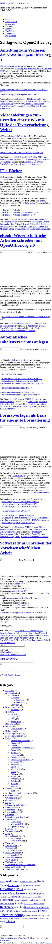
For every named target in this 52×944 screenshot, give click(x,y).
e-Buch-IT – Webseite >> (12, 210)
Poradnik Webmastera (44, 943)
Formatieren (39, 104)
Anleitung (28, 104)
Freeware (4, 638)
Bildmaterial (10, 724)
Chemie (14, 745)
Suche (24, 911)
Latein (13, 767)
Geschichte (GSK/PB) (20, 760)
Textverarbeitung (21, 106)
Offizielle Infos (11, 795)
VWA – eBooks (12, 853)
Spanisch (14, 783)
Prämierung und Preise (14, 805)
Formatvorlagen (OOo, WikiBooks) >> (18, 522)
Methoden (15, 698)
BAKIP (14, 714)
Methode (24, 900)
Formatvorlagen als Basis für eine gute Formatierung (25, 417)
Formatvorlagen (6, 534)
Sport (13, 786)
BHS (7, 712)
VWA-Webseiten (12, 862)
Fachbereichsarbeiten (14, 736)
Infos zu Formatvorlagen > (13, 374)
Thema (43, 201)
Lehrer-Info (10, 24)
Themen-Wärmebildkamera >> (13, 654)
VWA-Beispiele (12, 857)
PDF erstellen (20, 640)
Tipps (7, 833)
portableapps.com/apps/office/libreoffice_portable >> (22, 598)
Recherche (9, 814)
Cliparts (22, 886)
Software (24, 635)
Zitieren (10, 921)
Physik (13, 776)
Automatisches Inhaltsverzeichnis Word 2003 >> (21, 378)
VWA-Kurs (10, 31)
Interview (20, 702)
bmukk (33, 882)
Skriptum (29, 907)
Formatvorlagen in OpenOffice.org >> (18, 515)
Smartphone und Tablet (15, 817)
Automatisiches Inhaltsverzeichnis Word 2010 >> (22, 383)
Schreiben (18, 328)
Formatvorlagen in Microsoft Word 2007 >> (20, 504)
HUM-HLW (16, 721)
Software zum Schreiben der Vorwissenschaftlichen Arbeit (26, 548)
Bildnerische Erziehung (20, 740)
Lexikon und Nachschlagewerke (19, 793)
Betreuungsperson (13, 707)
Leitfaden (24, 897)
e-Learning (15, 838)
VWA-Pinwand (17, 841)
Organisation (10, 800)
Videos (8, 843)
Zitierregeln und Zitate (14, 869)
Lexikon (8, 26)
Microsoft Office (28, 224)
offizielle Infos (7, 903)
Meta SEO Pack (26, 943)
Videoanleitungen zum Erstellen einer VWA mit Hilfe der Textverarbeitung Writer (24, 122)
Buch (40, 881)
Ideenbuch (15, 855)
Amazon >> (18, 584)
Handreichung (5, 897)
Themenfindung (12, 831)
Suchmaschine (32, 911)
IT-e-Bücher (11, 170)
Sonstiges (9, 829)
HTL (13, 719)
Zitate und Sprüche (13, 867)
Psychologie (16, 779)
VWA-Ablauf (11, 21)
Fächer (8, 738)
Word (34, 406)
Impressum (10, 33)
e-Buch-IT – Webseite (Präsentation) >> (18, 215)
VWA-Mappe (16, 850)
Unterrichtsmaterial (13, 836)
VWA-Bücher (16, 729)
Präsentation (30, 203)
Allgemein (9, 690)
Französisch (16, 755)
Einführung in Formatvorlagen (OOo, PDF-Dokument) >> (26, 518)
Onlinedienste (11, 798)
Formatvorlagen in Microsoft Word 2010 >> (20, 506)
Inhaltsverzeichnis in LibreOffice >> (17, 388)
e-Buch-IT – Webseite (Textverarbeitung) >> (20, 212)
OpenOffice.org (6, 104)
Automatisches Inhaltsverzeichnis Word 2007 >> (21, 381)
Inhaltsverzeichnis (17, 360)
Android (2, 882)
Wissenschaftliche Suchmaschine (38, 918)
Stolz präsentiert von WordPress (13, 938)
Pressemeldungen (12, 812)
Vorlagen (9, 848)
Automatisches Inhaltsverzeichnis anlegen (24, 339)
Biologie (14, 743)
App (22, 882)
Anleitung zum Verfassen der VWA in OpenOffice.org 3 (25, 55)
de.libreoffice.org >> (19, 591)
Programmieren (29, 904)
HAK (13, 717)
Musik (13, 771)
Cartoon (4, 885)
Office (13, 406)
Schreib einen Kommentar (31, 164)
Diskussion (10, 731)
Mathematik (16, 769)
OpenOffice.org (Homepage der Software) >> (19, 94)
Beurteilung (16, 709)
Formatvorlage (19, 476)
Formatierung (36, 532)
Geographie (16, 757)
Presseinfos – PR (12, 810)
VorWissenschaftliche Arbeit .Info (14, 3)
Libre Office (44, 101)
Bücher (46, 222)
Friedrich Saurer (7, 101)
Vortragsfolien (44, 915)
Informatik (4, 224)
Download (43, 635)
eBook (24, 226)
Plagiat (8, 802)
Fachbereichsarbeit (31, 889)
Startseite (9, 19)
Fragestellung (11, 788)
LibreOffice (38, 162)
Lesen (13, 695)
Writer (32, 106)
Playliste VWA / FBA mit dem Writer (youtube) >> (21, 152)
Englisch (14, 752)
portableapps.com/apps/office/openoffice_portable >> (23, 612)
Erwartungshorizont (13, 733)
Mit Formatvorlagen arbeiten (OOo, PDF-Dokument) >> (25, 520)
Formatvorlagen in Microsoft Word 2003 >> (20, 501)
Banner (8, 29)
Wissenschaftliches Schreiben (18, 918)
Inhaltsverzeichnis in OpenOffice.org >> (19, 392)
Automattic (4, 940)
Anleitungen (33, 101)
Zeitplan (2, 921)
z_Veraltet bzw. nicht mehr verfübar (20, 864)
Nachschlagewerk (36, 900)
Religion (14, 781)
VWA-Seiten (10, 860)
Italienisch (15, 764)
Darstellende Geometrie (21, 748)
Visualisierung (11, 845)
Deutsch (14, 750)
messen (17, 900)
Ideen (13, 791)
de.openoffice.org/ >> (19, 605)
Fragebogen (21, 700)
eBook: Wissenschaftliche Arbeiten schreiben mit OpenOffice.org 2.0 (23, 240)
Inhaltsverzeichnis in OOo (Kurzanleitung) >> (21, 395)
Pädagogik (15, 774)
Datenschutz (10, 36)
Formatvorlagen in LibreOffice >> (16, 511)
